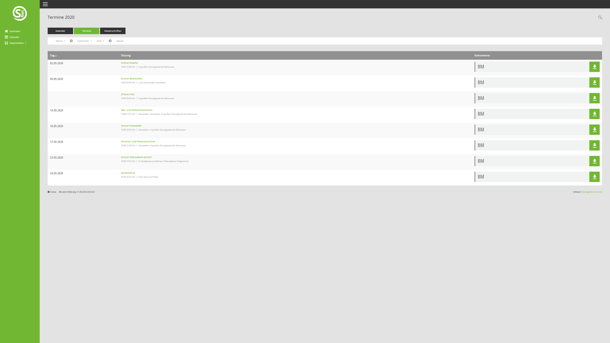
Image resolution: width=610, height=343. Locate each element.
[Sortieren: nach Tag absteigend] (56, 55)
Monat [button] (59, 40)
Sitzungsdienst (592, 192)
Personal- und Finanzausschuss (138, 141)
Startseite (15, 31)
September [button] (83, 40)
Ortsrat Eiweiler (129, 62)
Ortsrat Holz (128, 94)
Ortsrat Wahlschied (131, 78)
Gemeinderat (128, 172)
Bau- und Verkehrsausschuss (136, 109)
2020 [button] (99, 40)
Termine (86, 30)
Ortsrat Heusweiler (131, 125)
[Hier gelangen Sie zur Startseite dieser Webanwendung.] (20, 14)
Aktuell (120, 40)
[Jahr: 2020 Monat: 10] (110, 41)
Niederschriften (112, 30)
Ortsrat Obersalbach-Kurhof (136, 157)
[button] (20, 43)
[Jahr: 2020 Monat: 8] (71, 41)
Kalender (14, 37)
